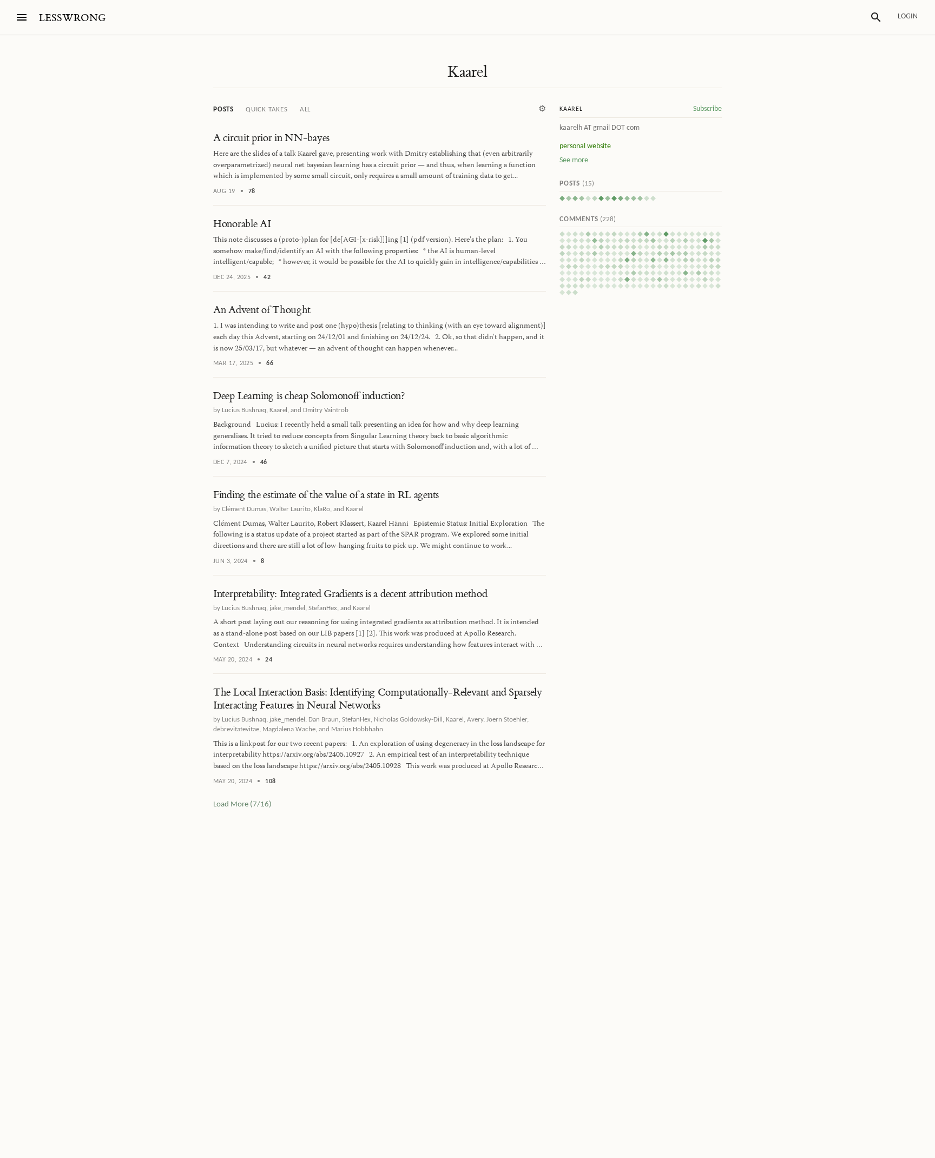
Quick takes (267, 109)
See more (573, 160)
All (305, 109)
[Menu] (22, 17)
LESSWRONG (72, 18)
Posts (223, 109)
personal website (585, 146)
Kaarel (467, 72)
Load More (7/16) (242, 804)
